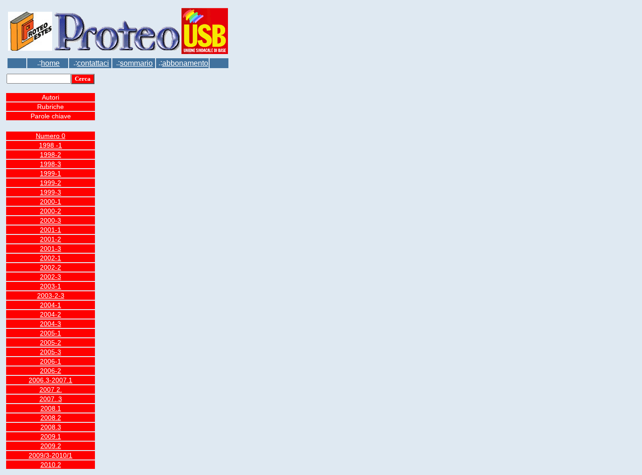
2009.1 (50, 436)
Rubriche (50, 106)
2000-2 (50, 211)
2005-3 (50, 352)
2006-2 (50, 370)
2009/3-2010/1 (50, 455)
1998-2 (50, 154)
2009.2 (50, 446)
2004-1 (50, 305)
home (50, 63)
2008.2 (50, 417)
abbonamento (185, 63)
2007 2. (50, 389)
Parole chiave (51, 116)
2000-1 (50, 201)
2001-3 (50, 248)
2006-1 (50, 361)
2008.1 (50, 408)
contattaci (93, 63)
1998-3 (50, 164)
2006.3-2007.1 (50, 380)
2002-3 (50, 276)
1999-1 (50, 173)
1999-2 (50, 183)
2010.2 (50, 464)
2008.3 (50, 427)
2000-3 (50, 220)
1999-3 (50, 192)
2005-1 (50, 333)
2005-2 (50, 342)
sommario (136, 63)
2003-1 (50, 286)
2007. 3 (50, 399)
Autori (50, 97)
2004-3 (50, 323)
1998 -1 (50, 145)
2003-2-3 (50, 295)
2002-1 (50, 258)
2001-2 (50, 239)
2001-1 (50, 230)
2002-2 (50, 267)
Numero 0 (50, 136)
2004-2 (50, 314)
